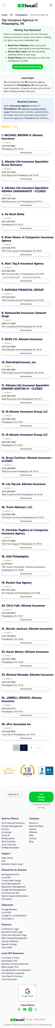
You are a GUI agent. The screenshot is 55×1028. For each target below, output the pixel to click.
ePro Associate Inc (18, 724)
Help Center (7, 857)
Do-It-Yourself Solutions (13, 823)
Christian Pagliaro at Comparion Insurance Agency (25, 531)
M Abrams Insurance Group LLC (27, 411)
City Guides (7, 947)
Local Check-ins (9, 844)
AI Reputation (8, 838)
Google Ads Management (14, 889)
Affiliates (33, 832)
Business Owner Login (12, 864)
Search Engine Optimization (15, 896)
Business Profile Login (12, 932)
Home (4, 14)
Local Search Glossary (12, 976)
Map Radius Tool (10, 960)
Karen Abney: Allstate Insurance (27, 651)
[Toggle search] (4, 5)
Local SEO (6, 877)
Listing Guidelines (10, 941)
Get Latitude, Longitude (13, 973)
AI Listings (6, 832)
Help (31, 835)
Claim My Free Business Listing (27, 67)
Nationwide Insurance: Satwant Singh (24, 314)
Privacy (29, 1019)
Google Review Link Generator (16, 970)
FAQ (4, 861)
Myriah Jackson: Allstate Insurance (29, 628)
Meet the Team (36, 826)
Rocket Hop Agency (19, 582)
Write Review (26, 152)
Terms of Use (39, 1019)
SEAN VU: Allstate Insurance (23, 339)
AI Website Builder (10, 847)
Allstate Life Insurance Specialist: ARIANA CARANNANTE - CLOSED (25, 189)
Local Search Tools (10, 957)
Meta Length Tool (10, 967)
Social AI (6, 835)
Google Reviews (9, 909)
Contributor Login (10, 928)
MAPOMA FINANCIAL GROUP (24, 290)
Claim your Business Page (14, 935)
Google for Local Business (14, 915)
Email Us (15, 794)
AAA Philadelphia (17, 556)
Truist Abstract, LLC (19, 507)
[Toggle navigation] (50, 5)
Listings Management (12, 826)
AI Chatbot (7, 899)
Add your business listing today (25, 110)
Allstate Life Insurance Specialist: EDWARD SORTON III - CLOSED (25, 386)
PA (11, 14)
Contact (33, 838)
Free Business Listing (41, 797)
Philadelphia (21, 14)
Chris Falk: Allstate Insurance (25, 605)
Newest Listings (9, 944)
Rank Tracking (8, 841)
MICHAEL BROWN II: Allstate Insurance (22, 136)
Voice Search (8, 918)
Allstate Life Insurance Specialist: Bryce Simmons (25, 163)
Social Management (11, 883)
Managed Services (10, 874)
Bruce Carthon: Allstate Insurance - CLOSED (27, 459)
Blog (31, 841)
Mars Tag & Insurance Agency (24, 263)
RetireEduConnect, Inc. (21, 362)
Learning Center (9, 979)
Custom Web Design (11, 880)
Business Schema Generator (15, 963)
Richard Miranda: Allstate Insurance (29, 674)
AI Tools (5, 829)
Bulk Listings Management (14, 938)
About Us (33, 823)
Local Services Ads (10, 892)
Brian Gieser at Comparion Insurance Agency (27, 238)
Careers (33, 829)
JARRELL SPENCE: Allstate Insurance (22, 699)
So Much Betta (14, 214)
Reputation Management (14, 886)
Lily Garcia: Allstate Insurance (26, 484)
